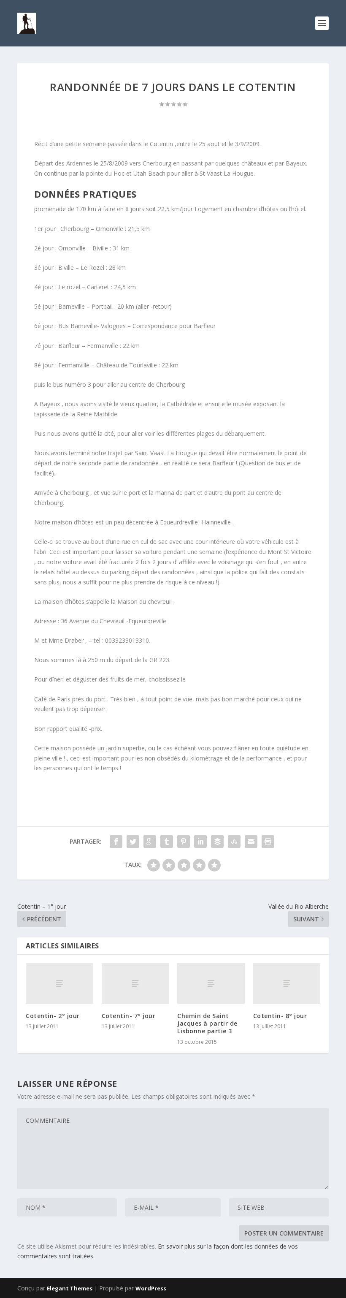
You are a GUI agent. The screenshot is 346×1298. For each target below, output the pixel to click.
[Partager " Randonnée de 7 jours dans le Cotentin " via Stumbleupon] (234, 841)
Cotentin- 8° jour (280, 1016)
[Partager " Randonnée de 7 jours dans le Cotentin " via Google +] (149, 841)
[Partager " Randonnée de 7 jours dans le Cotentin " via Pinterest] (183, 841)
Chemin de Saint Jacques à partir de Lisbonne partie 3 (207, 1023)
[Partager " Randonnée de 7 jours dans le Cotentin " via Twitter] (132, 841)
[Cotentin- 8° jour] (287, 983)
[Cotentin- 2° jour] (59, 983)
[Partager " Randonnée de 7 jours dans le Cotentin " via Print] (268, 841)
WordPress (150, 1288)
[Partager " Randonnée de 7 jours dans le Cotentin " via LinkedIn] (200, 841)
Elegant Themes (69, 1288)
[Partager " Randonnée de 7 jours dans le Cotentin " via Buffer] (217, 841)
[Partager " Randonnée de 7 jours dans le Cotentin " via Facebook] (116, 841)
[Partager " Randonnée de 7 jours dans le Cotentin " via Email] (251, 841)
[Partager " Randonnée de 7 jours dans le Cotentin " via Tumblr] (166, 841)
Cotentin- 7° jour (129, 1016)
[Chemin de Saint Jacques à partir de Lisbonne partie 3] (211, 983)
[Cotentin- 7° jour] (135, 983)
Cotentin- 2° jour (53, 1016)
